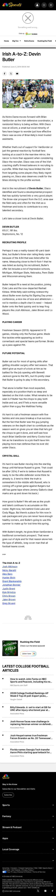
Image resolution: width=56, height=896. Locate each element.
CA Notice (27, 872)
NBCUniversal (17, 876)
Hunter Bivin (8, 577)
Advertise (6, 868)
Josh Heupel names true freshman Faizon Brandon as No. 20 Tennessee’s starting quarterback (31, 737)
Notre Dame (29, 41)
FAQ (35, 868)
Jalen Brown (8, 599)
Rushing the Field (45, 41)
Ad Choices (16, 870)
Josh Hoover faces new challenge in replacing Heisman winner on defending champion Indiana (31, 723)
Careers (14, 868)
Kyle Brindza (8, 592)
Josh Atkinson (9, 566)
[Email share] (17, 73)
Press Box (6, 870)
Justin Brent (8, 588)
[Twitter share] (11, 73)
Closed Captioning (26, 868)
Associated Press (17, 714)
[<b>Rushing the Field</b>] (10, 648)
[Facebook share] (4, 73)
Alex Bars (7, 574)
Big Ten (15, 41)
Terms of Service (39, 872)
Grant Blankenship (12, 581)
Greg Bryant (8, 603)
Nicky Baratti (9, 570)
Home (6, 41)
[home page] (12, 5)
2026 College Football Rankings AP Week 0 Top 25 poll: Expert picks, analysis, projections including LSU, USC (29, 694)
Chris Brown (8, 596)
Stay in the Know (9, 784)
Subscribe (8, 795)
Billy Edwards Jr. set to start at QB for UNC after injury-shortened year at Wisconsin (30, 708)
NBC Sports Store (45, 868)
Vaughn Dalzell (16, 699)
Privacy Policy (27, 870)
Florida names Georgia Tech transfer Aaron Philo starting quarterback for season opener (30, 751)
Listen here (26, 654)
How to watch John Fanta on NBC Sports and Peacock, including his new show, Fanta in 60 (31, 680)
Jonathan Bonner (11, 584)
